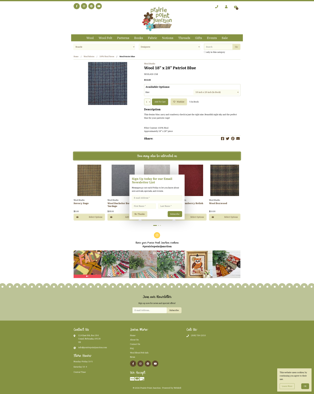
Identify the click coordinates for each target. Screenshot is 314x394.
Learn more (287, 386)
